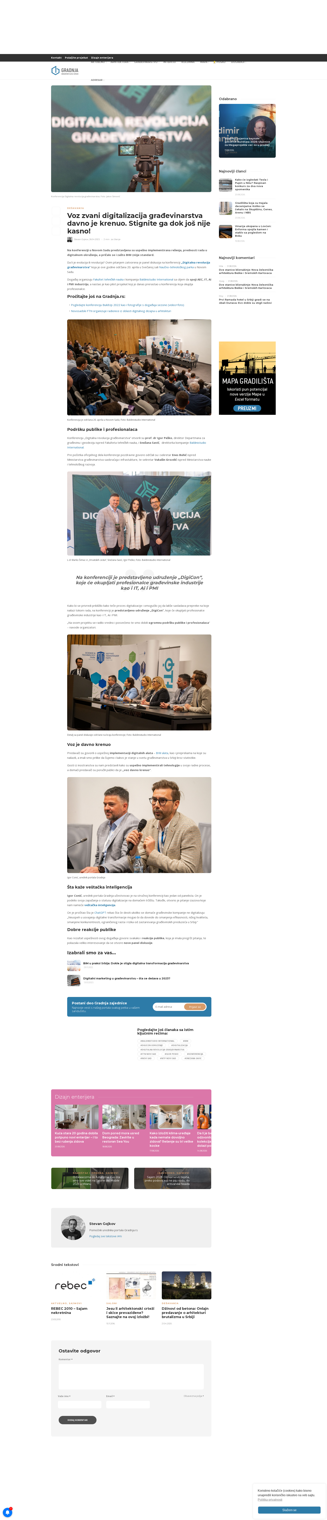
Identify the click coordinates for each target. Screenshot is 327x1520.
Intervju (169, 62)
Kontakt (56, 57)
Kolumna (188, 62)
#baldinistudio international (157, 1041)
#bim (185, 1041)
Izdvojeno (166, 1173)
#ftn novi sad (148, 1054)
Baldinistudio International (156, 279)
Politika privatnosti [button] (270, 1499)
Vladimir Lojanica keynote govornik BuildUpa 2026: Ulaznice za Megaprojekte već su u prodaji (247, 141)
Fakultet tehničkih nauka (108, 279)
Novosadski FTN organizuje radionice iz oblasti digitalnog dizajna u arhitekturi (121, 311)
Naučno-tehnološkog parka (176, 267)
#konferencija (195, 1054)
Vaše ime (64, 1396)
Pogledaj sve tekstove (105, 1236)
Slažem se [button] (289, 1510)
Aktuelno (98, 62)
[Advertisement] (98, 1054)
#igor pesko (171, 1054)
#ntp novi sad (168, 1058)
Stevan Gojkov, (81, 239)
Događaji (237, 62)
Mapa (203, 62)
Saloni (111, 1303)
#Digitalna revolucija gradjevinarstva (162, 1049)
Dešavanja (75, 208)
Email (110, 1396)
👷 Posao (219, 62)
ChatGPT (100, 912)
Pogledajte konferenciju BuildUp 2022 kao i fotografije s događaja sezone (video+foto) (127, 305)
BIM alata (162, 753)
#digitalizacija (179, 1045)
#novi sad (146, 1058)
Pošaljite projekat (76, 57)
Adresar (97, 80)
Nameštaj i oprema (88, 1173)
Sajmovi (112, 1173)
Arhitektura (119, 62)
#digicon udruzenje (151, 1045)
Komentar (65, 1359)
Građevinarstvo (146, 62)
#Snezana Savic (193, 1058)
